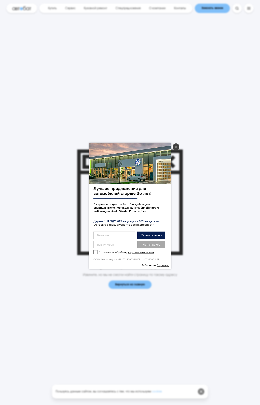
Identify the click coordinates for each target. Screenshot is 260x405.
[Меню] (249, 8)
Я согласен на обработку (126, 252)
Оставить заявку (151, 235)
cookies (157, 391)
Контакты (180, 8)
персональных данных (141, 252)
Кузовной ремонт (95, 8)
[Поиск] (237, 8)
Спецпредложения (128, 8)
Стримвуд (163, 265)
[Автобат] (21, 8)
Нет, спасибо (151, 244)
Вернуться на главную (130, 284)
